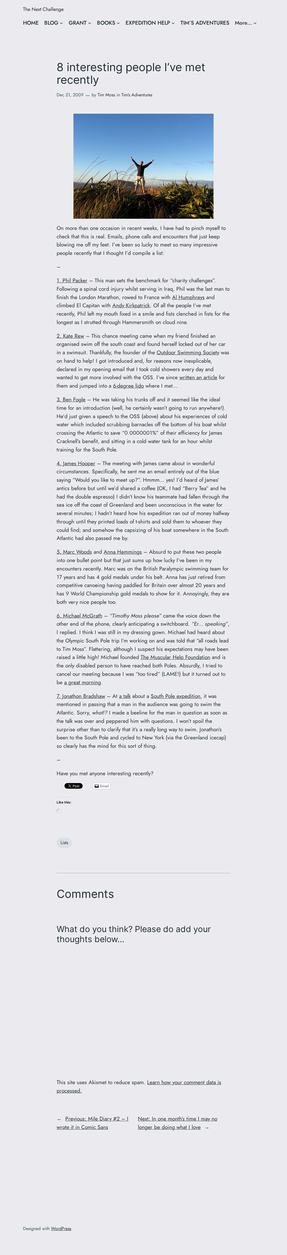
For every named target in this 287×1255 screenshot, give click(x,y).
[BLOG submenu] (61, 23)
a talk (125, 696)
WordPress (61, 1228)
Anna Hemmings (123, 552)
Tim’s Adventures (136, 95)
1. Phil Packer (72, 280)
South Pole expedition (175, 696)
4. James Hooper (76, 463)
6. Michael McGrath (79, 616)
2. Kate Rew (70, 336)
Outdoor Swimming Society (188, 352)
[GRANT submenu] (89, 23)
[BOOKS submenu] (118, 23)
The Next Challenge (43, 9)
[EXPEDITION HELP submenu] (173, 23)
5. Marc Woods (74, 552)
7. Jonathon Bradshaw (81, 696)
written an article (198, 377)
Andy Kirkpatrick (131, 305)
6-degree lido (128, 386)
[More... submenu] (255, 23)
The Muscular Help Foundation (175, 657)
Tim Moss (106, 95)
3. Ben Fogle (71, 399)
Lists (64, 842)
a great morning (82, 682)
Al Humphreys (188, 297)
